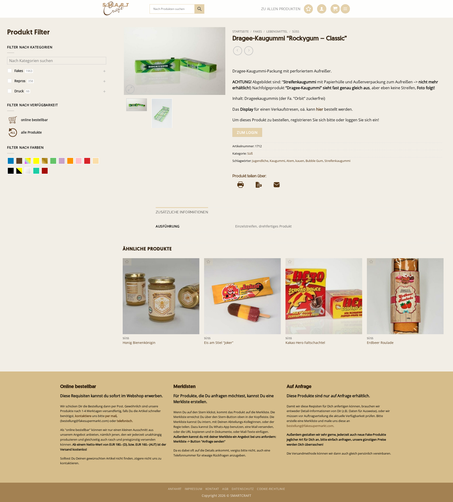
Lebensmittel (277, 31)
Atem (290, 161)
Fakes (257, 31)
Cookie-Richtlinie (271, 489)
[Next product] (237, 50)
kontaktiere (83, 416)
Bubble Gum (314, 161)
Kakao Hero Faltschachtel (305, 343)
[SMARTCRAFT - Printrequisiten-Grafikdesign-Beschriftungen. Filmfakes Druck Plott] (123, 9)
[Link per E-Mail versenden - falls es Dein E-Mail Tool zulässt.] (276, 184)
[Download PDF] (258, 184)
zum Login (247, 132)
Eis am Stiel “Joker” (218, 343)
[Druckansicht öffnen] (240, 184)
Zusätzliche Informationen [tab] (182, 212)
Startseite (240, 31)
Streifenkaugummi (337, 161)
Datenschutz (243, 489)
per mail (111, 416)
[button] (321, 9)
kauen (299, 161)
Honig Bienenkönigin (139, 343)
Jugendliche (260, 161)
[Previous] (132, 61)
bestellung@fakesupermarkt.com (310, 426)
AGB (225, 489)
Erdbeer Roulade (380, 343)
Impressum (193, 489)
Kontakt (212, 489)
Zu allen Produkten (280, 9)
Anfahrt (175, 489)
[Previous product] (248, 50)
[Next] (217, 61)
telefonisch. (125, 421)
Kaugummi (277, 161)
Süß (295, 31)
